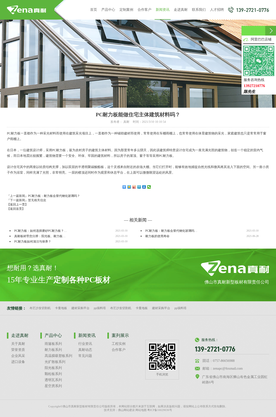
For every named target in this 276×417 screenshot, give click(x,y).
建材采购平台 (80, 308)
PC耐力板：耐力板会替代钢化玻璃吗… (171, 230)
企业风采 (18, 356)
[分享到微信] (149, 187)
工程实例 (118, 343)
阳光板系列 (53, 368)
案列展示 (120, 335)
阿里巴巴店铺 (261, 39)
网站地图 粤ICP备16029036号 (153, 410)
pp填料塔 (100, 308)
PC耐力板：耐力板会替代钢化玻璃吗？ (54, 196)
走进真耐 (181, 9)
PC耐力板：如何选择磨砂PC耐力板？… (40, 230)
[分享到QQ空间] (129, 187)
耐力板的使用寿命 (157, 236)
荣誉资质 (18, 350)
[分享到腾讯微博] (139, 187)
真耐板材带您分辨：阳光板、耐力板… (40, 236)
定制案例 (126, 9)
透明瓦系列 (53, 380)
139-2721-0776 (252, 10)
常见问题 (85, 356)
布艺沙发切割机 (40, 308)
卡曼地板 (61, 308)
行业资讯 (85, 343)
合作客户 (144, 9)
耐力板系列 (53, 350)
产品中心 (108, 9)
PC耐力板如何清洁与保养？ (32, 241)
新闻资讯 (162, 9)
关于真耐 (18, 343)
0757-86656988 (224, 361)
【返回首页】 (16, 208)
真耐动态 (85, 350)
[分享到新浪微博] (134, 187)
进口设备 (18, 362)
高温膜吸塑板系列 (58, 356)
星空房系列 (53, 386)
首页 (93, 9)
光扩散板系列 (55, 362)
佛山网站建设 (126, 410)
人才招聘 (217, 9)
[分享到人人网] (144, 187)
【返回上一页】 (17, 204)
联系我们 (199, 9)
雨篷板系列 (53, 343)
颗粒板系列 (53, 374)
